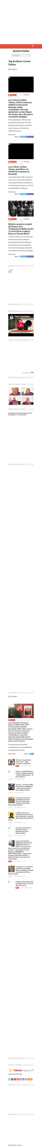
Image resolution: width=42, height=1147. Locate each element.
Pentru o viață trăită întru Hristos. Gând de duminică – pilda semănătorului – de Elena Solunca (24, 774)
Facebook (30, 136)
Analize (12, 720)
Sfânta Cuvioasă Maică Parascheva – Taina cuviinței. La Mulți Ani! (23, 761)
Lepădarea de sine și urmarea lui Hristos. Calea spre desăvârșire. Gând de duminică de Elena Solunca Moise (21, 816)
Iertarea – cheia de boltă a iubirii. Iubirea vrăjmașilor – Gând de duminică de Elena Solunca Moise (24, 787)
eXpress (26, 95)
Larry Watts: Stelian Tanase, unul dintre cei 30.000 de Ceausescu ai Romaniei (18, 170)
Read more (11, 134)
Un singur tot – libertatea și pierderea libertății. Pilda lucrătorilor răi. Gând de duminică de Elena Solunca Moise (20, 870)
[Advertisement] (21, 21)
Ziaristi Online (21, 51)
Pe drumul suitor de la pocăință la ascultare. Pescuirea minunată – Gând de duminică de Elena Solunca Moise (19, 801)
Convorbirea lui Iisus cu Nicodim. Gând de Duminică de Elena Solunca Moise (23, 830)
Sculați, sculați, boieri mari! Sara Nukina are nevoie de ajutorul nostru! (25, 883)
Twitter (23, 136)
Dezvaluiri (13, 95)
